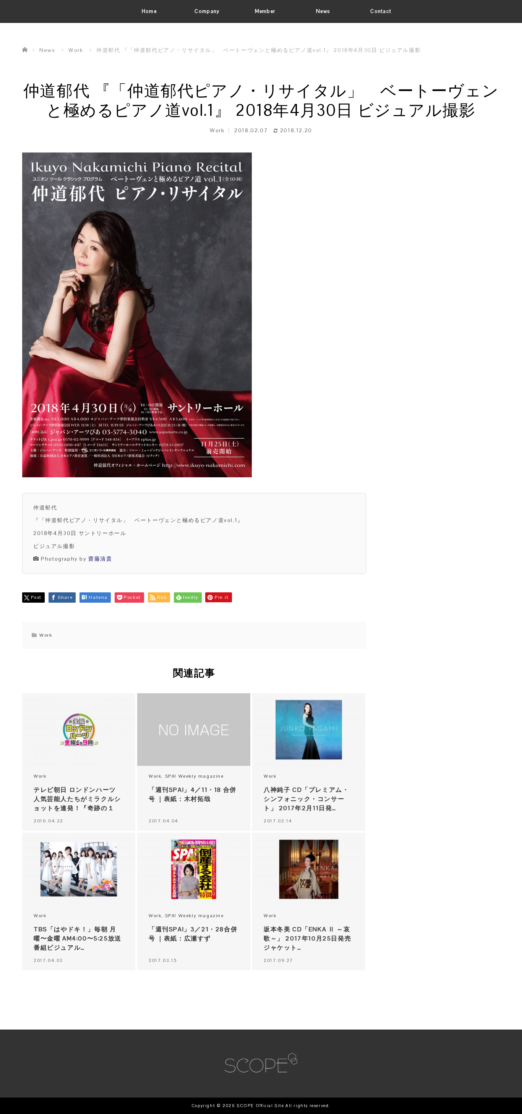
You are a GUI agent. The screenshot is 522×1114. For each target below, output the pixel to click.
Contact (380, 11)
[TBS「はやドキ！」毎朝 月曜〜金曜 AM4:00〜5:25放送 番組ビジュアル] (78, 869)
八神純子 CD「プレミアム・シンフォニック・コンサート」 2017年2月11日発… (306, 799)
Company (207, 11)
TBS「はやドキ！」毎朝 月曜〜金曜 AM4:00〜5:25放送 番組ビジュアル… (78, 938)
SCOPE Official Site (260, 1105)
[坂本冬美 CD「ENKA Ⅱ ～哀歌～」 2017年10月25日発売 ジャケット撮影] (308, 869)
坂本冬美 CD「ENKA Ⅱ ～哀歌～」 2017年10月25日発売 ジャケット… (307, 938)
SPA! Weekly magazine (194, 776)
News (323, 11)
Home (149, 11)
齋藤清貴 (100, 558)
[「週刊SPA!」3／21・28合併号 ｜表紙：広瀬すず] (193, 869)
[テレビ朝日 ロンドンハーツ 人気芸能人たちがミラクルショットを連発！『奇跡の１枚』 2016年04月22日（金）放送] (78, 729)
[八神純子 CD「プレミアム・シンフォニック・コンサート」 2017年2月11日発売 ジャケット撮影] (308, 729)
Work (217, 130)
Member (265, 11)
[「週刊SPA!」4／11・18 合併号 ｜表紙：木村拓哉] (193, 729)
